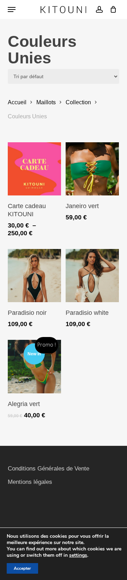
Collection (78, 102)
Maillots (46, 102)
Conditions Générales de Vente (48, 468)
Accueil (17, 102)
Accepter (22, 568)
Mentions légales (30, 482)
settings (78, 555)
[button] (12, 9)
